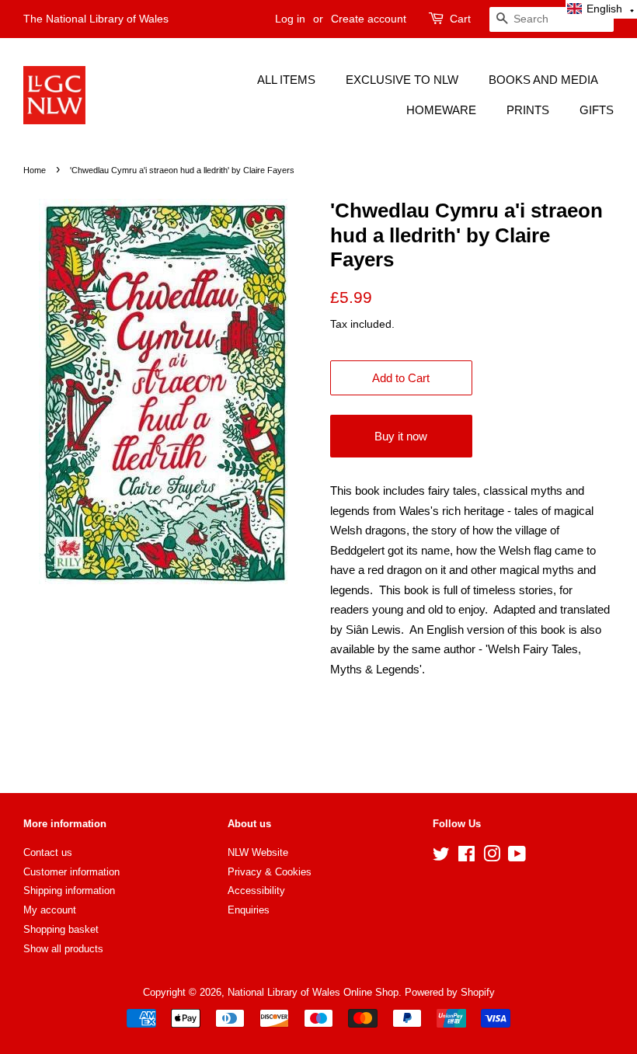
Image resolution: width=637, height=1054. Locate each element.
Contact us (47, 852)
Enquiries (249, 910)
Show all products (63, 949)
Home (34, 170)
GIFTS (597, 110)
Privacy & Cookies (270, 872)
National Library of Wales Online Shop (313, 992)
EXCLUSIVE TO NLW (402, 79)
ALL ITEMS (286, 79)
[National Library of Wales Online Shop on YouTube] (517, 857)
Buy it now (400, 436)
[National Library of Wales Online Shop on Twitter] (441, 857)
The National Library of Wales (96, 18)
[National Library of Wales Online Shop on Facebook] (466, 857)
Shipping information (69, 890)
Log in (290, 18)
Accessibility (256, 890)
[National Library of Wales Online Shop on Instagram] (491, 857)
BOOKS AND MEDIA (543, 79)
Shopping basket (61, 929)
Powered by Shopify (450, 992)
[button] (601, 9)
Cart (460, 18)
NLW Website (258, 852)
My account (49, 910)
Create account (368, 18)
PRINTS (527, 110)
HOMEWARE (441, 110)
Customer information (71, 872)
